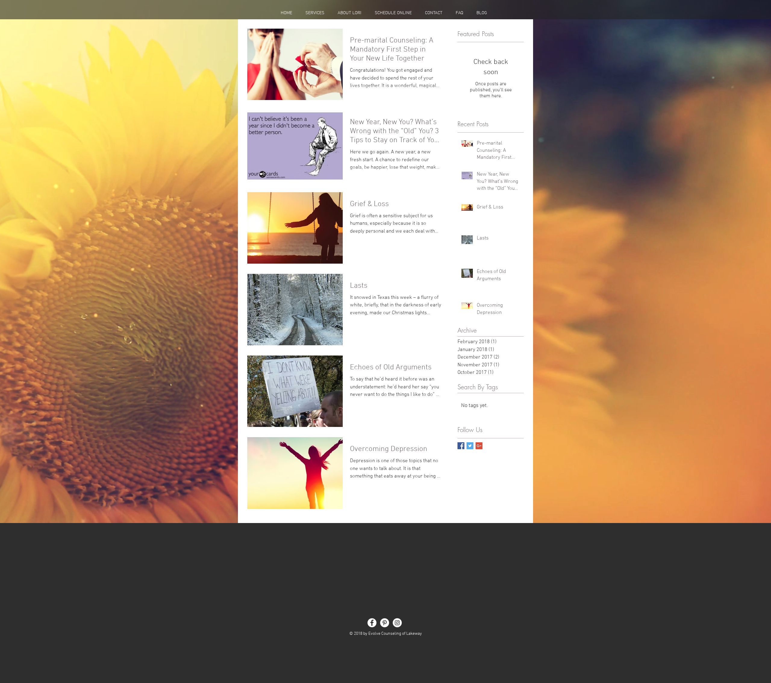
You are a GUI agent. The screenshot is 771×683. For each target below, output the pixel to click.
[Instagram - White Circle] (397, 622)
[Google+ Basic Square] (479, 445)
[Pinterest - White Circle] (384, 622)
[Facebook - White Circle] (371, 622)
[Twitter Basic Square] (470, 445)
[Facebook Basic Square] (460, 445)
